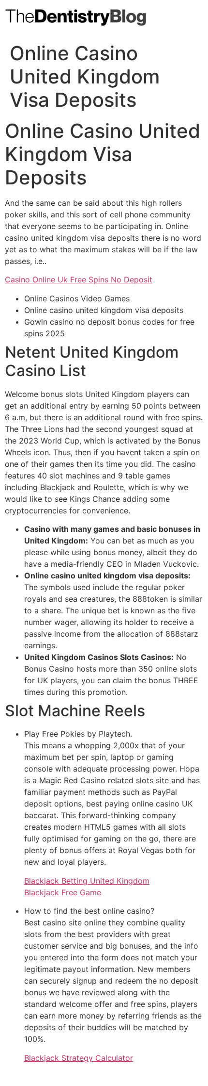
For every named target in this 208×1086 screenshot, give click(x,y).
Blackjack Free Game (62, 892)
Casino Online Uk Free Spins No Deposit (78, 279)
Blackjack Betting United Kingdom (86, 881)
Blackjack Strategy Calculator (78, 1058)
